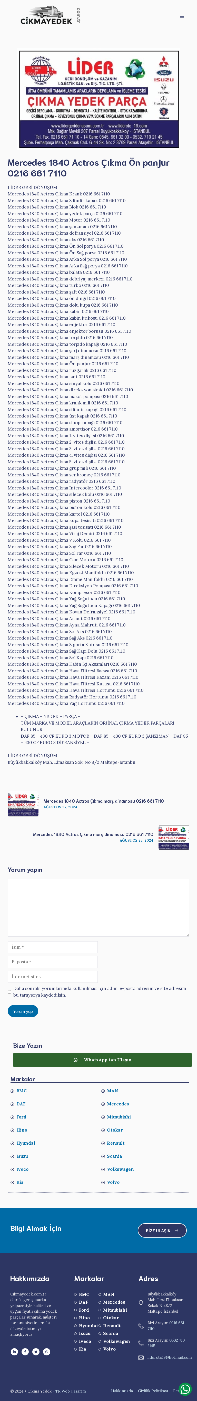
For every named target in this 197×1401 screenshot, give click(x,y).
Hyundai (25, 1143)
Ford (21, 1117)
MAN (112, 1091)
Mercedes (118, 1104)
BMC (21, 1091)
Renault (116, 1143)
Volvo (113, 1182)
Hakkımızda (122, 1390)
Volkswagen (120, 1169)
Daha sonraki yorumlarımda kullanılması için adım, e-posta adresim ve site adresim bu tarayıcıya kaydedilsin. (99, 992)
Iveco (22, 1169)
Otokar (115, 1130)
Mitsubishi (119, 1117)
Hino (21, 1130)
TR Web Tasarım (70, 1391)
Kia (20, 1182)
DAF (21, 1104)
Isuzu (22, 1156)
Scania (114, 1156)
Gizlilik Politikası (153, 1390)
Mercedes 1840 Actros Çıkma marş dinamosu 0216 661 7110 (104, 800)
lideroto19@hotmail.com (169, 1357)
